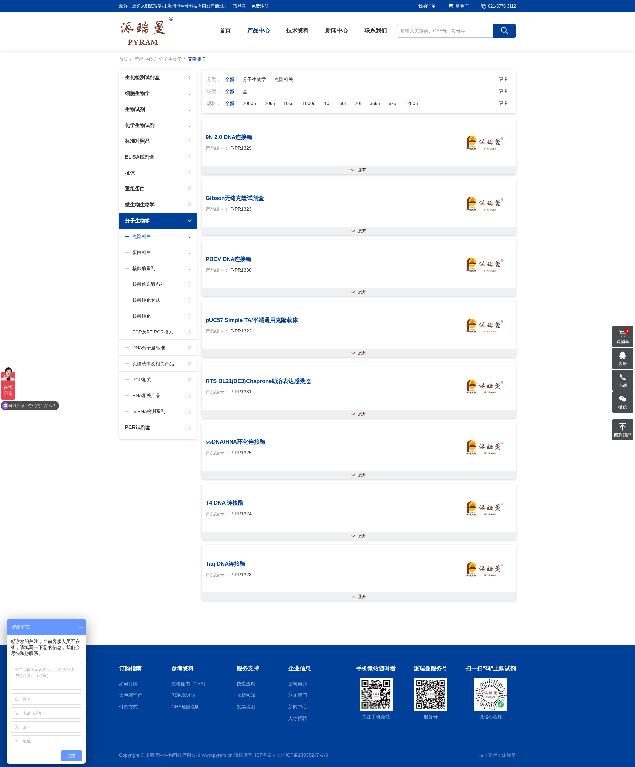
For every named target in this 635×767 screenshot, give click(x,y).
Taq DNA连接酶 (225, 564)
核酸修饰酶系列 (148, 284)
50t (342, 103)
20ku (270, 103)
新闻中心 (336, 30)
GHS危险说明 (185, 706)
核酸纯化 (141, 316)
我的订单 (427, 6)
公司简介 (297, 683)
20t (358, 103)
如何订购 (128, 683)
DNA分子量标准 (148, 347)
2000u (249, 103)
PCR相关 (141, 379)
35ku (375, 103)
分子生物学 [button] (137, 220)
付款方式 (128, 706)
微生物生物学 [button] (140, 204)
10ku (288, 103)
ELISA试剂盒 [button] (139, 157)
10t (327, 103)
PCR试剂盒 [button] (137, 427)
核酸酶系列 (143, 268)
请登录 (239, 6)
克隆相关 (141, 236)
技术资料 (297, 30)
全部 (229, 79)
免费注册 (260, 6)
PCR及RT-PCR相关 (152, 331)
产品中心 (258, 30)
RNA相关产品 (146, 395)
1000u (309, 103)
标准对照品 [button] (137, 141)
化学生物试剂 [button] (140, 125)
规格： (214, 103)
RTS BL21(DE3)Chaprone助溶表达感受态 (258, 381)
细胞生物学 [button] (137, 93)
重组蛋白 (135, 188)
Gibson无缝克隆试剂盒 (235, 198)
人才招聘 (297, 718)
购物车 (462, 6)
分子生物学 (170, 59)
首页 (225, 30)
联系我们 (375, 30)
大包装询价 (130, 695)
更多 (503, 79)
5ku (392, 103)
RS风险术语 (183, 695)
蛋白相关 (141, 252)
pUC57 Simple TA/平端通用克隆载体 (252, 320)
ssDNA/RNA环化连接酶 (235, 442)
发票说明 (246, 706)
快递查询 (246, 683)
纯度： (214, 91)
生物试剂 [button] (135, 109)
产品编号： (217, 148)
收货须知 (246, 695)
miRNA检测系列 (148, 411)
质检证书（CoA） (189, 683)
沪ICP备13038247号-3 (304, 755)
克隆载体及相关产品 (153, 363)
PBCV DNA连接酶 (228, 259)
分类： (214, 79)
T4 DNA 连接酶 (225, 503)
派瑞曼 (509, 755)
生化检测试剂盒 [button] (142, 77)
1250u (411, 103)
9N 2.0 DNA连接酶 (229, 137)
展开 (362, 170)
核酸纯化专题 (146, 300)
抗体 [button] (130, 173)
